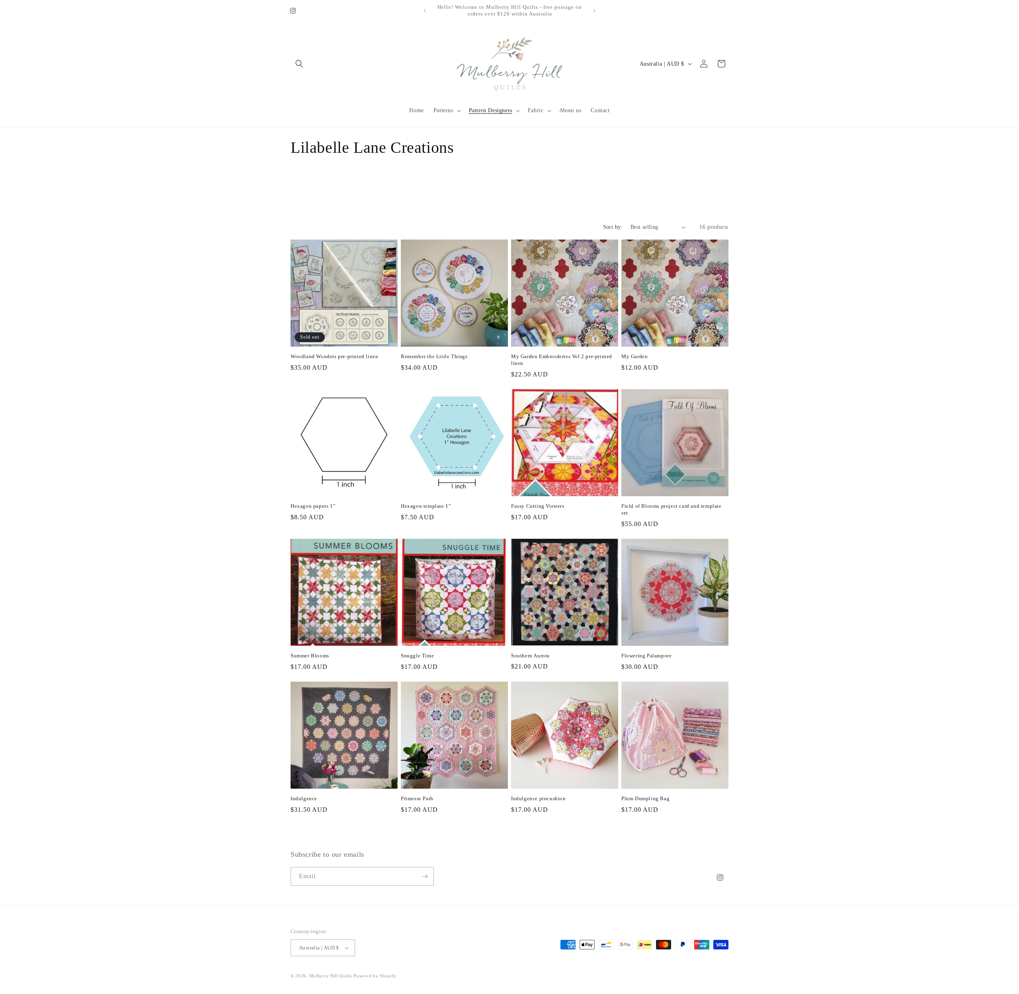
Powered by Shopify (374, 975)
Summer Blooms (310, 656)
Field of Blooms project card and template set (671, 509)
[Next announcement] (594, 10)
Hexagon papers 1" (313, 506)
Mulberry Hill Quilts (330, 975)
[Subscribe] (424, 876)
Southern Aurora (530, 656)
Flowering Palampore (646, 656)
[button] (299, 63)
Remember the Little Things (434, 356)
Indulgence (304, 798)
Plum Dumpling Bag (645, 798)
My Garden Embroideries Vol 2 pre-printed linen (561, 359)
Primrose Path (417, 798)
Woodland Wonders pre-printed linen (334, 356)
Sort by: (613, 227)
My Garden (634, 356)
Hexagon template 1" (426, 506)
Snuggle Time (417, 656)
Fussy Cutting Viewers (537, 506)
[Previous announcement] (424, 10)
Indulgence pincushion (538, 798)
